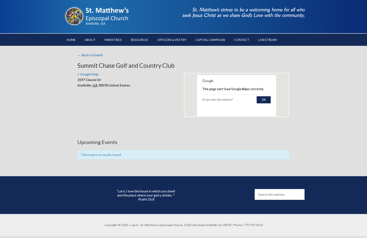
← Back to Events (90, 55)
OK (264, 99)
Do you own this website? (217, 99)
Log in (134, 225)
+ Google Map (88, 74)
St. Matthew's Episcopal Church (98, 15)
